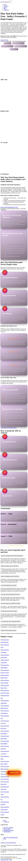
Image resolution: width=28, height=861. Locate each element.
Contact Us (6, 821)
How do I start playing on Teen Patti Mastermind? (12, 555)
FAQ (5, 820)
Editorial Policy (7, 831)
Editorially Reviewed (21, 46)
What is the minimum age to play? (8, 630)
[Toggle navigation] (10, 2)
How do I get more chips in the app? (9, 611)
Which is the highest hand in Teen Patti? (10, 576)
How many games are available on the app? (10, 603)
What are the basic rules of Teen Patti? (9, 566)
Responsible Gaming (19, 43)
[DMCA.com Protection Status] (8, 842)
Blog (5, 838)
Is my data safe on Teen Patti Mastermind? (10, 621)
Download (13, 772)
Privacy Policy (7, 829)
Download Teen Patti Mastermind (9, 427)
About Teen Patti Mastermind (10, 837)
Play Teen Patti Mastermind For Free (9, 207)
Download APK (6, 859)
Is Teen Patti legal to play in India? (8, 585)
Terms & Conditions (8, 827)
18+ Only (8, 43)
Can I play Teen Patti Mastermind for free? (10, 594)
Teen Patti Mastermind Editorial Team (15, 545)
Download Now (4, 40)
